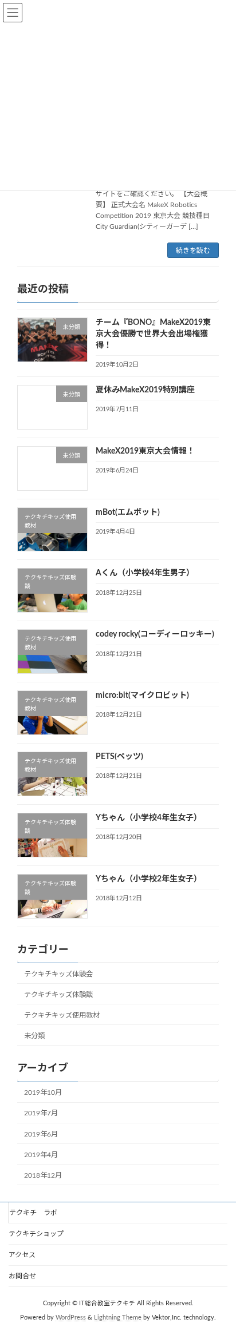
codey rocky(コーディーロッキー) (155, 635)
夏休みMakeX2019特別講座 (145, 390)
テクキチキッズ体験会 (58, 974)
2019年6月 (41, 1134)
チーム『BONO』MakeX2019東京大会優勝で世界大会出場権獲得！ (153, 334)
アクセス (22, 1254)
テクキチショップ (36, 1233)
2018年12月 (43, 1175)
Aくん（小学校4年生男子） (145, 574)
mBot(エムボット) (128, 512)
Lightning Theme (117, 1317)
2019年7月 (41, 1113)
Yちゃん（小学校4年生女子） (149, 818)
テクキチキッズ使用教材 (62, 1015)
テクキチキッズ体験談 (58, 994)
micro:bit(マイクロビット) (142, 696)
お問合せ (22, 1276)
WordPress (71, 1317)
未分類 (34, 1035)
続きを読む (193, 250)
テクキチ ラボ (33, 1212)
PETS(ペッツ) (119, 757)
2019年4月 (41, 1154)
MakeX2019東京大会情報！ (145, 451)
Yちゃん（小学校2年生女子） (149, 879)
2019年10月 (43, 1093)
